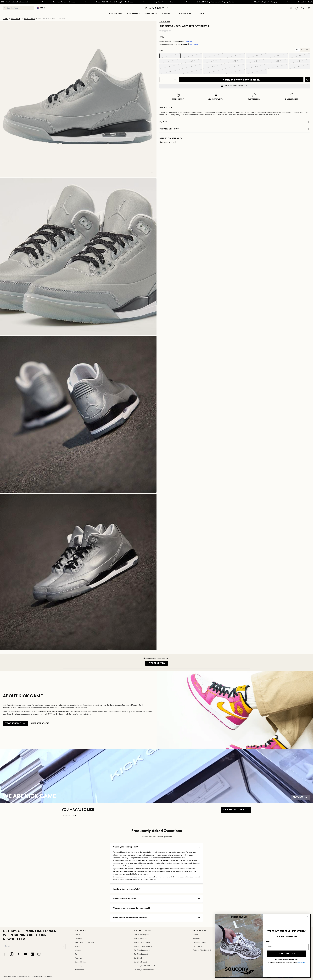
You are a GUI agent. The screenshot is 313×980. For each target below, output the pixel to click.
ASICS (77, 935)
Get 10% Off (287, 953)
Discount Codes (199, 942)
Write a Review (159, 664)
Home (5, 19)
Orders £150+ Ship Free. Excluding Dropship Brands (53, 2)
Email (267, 941)
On (76, 954)
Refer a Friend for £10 (202, 950)
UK (297, 50)
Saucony (78, 966)
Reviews (196, 938)
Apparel (166, 13)
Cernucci (78, 938)
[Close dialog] (308, 916)
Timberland (79, 970)
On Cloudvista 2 (140, 962)
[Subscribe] (62, 946)
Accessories (185, 13)
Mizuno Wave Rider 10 (143, 946)
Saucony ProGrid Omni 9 (144, 970)
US (302, 50)
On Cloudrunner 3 (141, 954)
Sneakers (149, 13)
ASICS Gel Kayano (141, 935)
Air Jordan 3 (29, 19)
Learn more (189, 41)
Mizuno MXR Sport (142, 942)
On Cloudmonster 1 (142, 950)
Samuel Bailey (80, 962)
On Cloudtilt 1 (139, 958)
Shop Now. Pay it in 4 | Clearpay (104, 2)
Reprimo (78, 958)
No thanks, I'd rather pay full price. (287, 959)
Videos (196, 935)
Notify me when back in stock (241, 79)
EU (307, 50)
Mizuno (78, 950)
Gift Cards (197, 946)
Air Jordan (15, 19)
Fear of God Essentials (84, 942)
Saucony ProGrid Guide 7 (144, 966)
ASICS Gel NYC (140, 938)
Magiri (77, 946)
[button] (151, 13)
